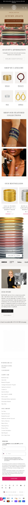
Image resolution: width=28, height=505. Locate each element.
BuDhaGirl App (4, 377)
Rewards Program (5, 382)
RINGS (7, 104)
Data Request (4, 432)
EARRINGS (20, 104)
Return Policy (4, 423)
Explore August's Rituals (13, 58)
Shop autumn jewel (14, 25)
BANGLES (7, 86)
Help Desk (3, 404)
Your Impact (7, 315)
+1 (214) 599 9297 (5, 370)
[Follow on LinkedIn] (6, 488)
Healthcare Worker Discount (8, 418)
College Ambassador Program (8, 384)
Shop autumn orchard (14, 20)
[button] (14, 341)
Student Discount (5, 416)
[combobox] (4, 453)
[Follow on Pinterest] (17, 485)
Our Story (3, 411)
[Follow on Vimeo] (2, 488)
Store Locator (4, 396)
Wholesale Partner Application (8, 399)
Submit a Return (5, 392)
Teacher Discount (5, 413)
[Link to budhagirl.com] (9, 195)
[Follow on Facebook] (2, 485)
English (21, 492)
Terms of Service (5, 421)
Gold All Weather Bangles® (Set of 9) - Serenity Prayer (9, 207)
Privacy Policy (4, 428)
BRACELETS (21, 86)
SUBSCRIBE (14, 478)
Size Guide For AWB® (6, 394)
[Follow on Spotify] (9, 488)
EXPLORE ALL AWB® (14, 255)
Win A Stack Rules (5, 435)
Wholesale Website (6, 401)
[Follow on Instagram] (9, 485)
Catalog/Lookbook (6, 387)
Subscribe (3, 380)
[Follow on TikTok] (24, 485)
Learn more (7, 311)
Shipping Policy (5, 425)
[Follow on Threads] (13, 485)
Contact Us (4, 389)
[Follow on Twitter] (6, 485)
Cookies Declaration (6, 430)
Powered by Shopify (19, 495)
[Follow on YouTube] (21, 485)
